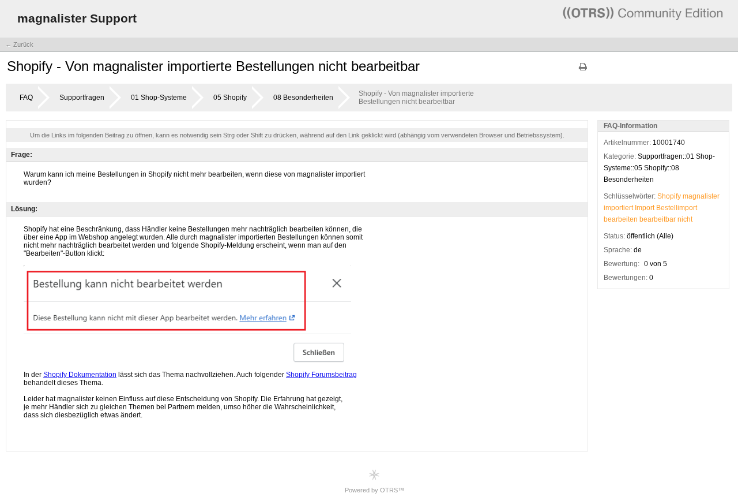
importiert (618, 208)
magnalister (701, 196)
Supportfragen (81, 98)
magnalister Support (77, 18)
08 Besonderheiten (303, 98)
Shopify (669, 196)
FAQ (26, 98)
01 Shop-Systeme (159, 98)
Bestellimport (676, 208)
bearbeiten (621, 219)
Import (644, 208)
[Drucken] (583, 71)
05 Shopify (230, 98)
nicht (684, 219)
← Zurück (19, 44)
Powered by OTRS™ (374, 490)
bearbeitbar (657, 219)
